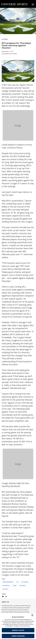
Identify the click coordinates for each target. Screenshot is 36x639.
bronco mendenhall (8, 582)
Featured (5, 589)
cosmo (14, 585)
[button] (32, 615)
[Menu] (32, 4)
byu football (6, 585)
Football (5, 39)
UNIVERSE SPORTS (14, 4)
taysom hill (22, 585)
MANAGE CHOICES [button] (18, 630)
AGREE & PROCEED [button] (18, 636)
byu (17, 582)
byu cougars (24, 582)
